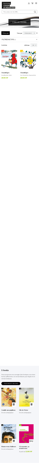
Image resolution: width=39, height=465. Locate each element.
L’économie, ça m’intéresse (24, 447)
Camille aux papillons (8, 410)
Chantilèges (5, 73)
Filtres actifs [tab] (8, 39)
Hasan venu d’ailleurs (8, 447)
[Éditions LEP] (8, 8)
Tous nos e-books (11, 383)
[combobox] (19, 12)
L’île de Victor (23, 410)
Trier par (19, 33)
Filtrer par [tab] (5, 33)
